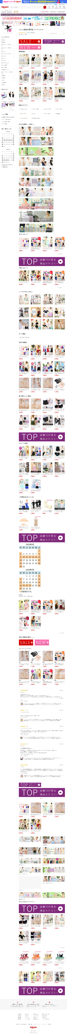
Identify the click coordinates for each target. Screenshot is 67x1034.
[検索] (45, 7)
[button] (62, 4)
